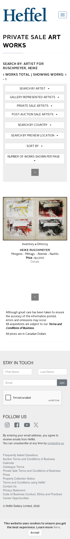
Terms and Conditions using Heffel (24, 482)
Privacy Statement (14, 490)
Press (6, 474)
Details (35, 262)
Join (62, 383)
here (57, 527)
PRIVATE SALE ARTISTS (34, 106)
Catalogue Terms (13, 467)
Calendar (8, 463)
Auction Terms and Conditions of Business (29, 459)
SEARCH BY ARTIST (34, 88)
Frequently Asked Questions (20, 455)
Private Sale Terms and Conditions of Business (31, 471)
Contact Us (10, 486)
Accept (35, 532)
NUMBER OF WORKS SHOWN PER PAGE (34, 156)
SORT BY (34, 146)
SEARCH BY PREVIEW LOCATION (34, 135)
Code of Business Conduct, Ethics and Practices (32, 494)
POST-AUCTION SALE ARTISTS (34, 114)
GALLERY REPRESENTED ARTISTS (34, 97)
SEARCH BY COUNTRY (34, 125)
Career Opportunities (16, 498)
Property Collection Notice (19, 478)
